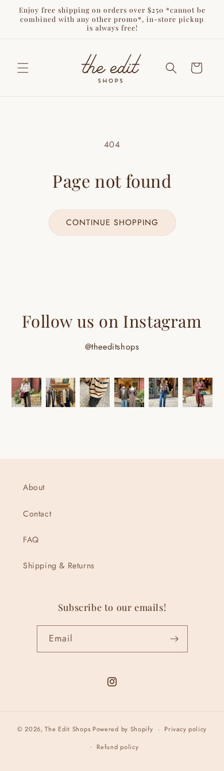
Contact (37, 513)
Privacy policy (185, 729)
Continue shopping (112, 222)
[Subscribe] (174, 638)
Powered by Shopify (122, 729)
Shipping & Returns (59, 565)
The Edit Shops (67, 729)
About (34, 487)
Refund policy (117, 746)
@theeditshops (112, 346)
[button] (23, 68)
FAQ (31, 539)
